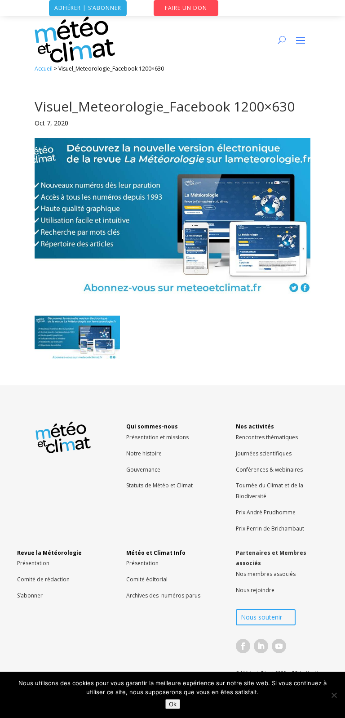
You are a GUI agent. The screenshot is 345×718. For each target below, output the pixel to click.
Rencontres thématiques (267, 437)
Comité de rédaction (43, 579)
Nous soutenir (261, 617)
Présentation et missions (157, 437)
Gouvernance (143, 469)
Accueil (44, 68)
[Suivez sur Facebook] (243, 646)
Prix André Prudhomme (266, 512)
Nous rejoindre (255, 590)
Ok (173, 704)
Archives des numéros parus (163, 595)
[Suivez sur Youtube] (279, 646)
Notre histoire (144, 453)
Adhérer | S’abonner (87, 8)
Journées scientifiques (264, 453)
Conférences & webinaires (269, 469)
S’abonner (30, 595)
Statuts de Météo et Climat (159, 485)
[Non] (333, 695)
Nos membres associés (266, 574)
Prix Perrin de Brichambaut (270, 528)
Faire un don (186, 8)
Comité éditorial (147, 579)
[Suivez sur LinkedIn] (261, 646)
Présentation (33, 563)
